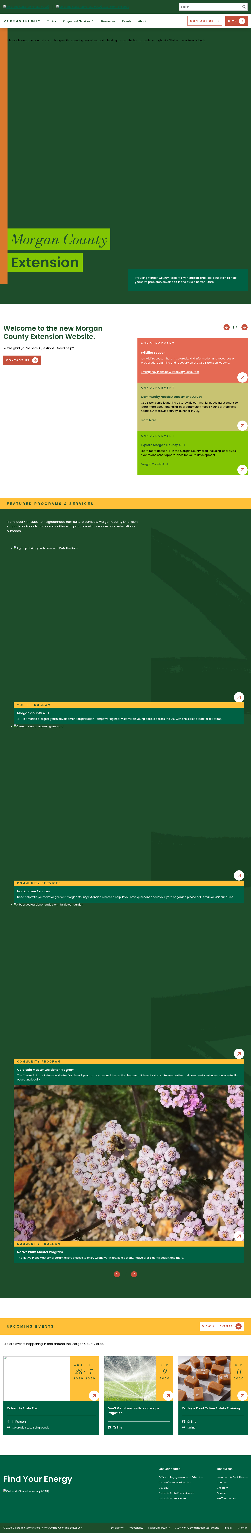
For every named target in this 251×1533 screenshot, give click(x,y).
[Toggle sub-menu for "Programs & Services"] (94, 21)
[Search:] (213, 7)
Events (126, 21)
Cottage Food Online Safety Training (211, 1408)
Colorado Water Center (173, 1498)
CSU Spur (164, 1488)
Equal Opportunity (159, 1527)
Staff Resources (226, 1498)
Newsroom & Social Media (232, 1477)
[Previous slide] (227, 327)
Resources (108, 21)
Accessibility (136, 1527)
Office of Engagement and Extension (181, 1477)
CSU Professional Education (175, 1482)
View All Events (217, 1326)
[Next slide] (244, 327)
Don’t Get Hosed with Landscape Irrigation (133, 1410)
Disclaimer (117, 1527)
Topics (51, 21)
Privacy (228, 1527)
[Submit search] (244, 7)
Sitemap (243, 1527)
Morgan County (21, 21)
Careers (221, 1493)
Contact (222, 1482)
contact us (18, 360)
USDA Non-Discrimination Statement (197, 1527)
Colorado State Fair (22, 1408)
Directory (222, 1488)
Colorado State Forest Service (176, 1493)
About (142, 21)
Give (232, 21)
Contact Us (202, 21)
